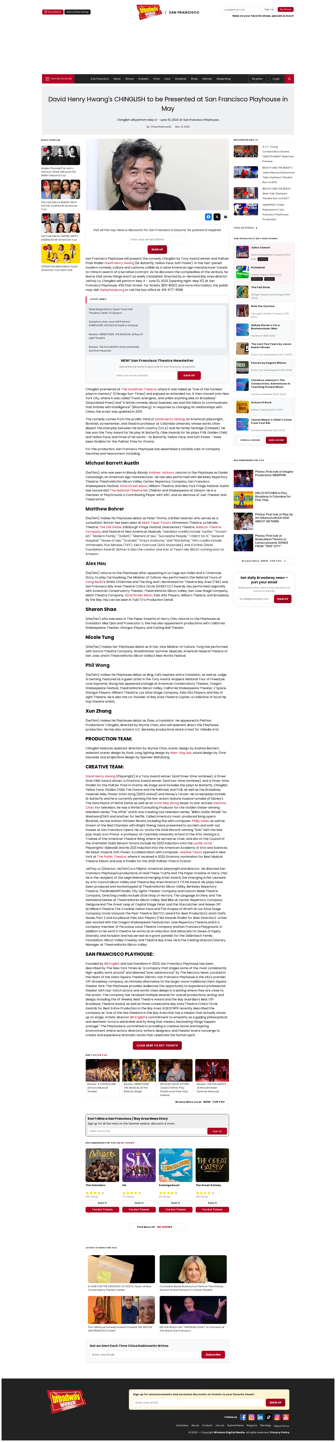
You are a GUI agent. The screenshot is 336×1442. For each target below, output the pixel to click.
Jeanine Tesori (190, 852)
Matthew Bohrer (105, 509)
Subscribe (213, 1355)
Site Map (265, 1425)
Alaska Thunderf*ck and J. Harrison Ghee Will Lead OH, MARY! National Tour (58, 162)
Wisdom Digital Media (229, 1432)
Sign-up (269, 9)
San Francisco (100, 79)
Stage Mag (224, 79)
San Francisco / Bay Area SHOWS (256, 238)
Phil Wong (98, 665)
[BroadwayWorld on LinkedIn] (260, 1417)
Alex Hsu (96, 563)
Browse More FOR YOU (262, 561)
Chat (156, 79)
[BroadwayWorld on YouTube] (285, 1417)
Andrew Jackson (161, 472)
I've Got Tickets (102, 1209)
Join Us (219, 1425)
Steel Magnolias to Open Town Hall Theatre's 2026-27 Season (111, 311)
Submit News (235, 1425)
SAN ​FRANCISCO (184, 12)
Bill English (112, 963)
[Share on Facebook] (208, 216)
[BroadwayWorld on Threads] (277, 1417)
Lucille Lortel (202, 843)
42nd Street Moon (133, 486)
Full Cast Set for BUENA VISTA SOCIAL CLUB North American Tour (59, 196)
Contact (207, 1425)
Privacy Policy (279, 1432)
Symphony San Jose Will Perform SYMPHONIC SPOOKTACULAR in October (113, 323)
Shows (129, 79)
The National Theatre (126, 490)
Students (180, 79)
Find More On (154, 1227)
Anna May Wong (166, 803)
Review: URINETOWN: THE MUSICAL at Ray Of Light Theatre (116, 336)
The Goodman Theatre (138, 389)
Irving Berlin (94, 582)
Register (257, 79)
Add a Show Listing (77, 11)
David (109, 263)
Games (207, 79)
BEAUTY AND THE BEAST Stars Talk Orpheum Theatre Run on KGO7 (276, 193)
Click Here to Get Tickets (157, 1045)
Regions (252, 1425)
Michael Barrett (104, 463)
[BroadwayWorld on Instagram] (251, 1417)
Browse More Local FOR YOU (200, 1102)
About (195, 1425)
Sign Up (157, 249)
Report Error (281, 1426)
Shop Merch (54, 11)
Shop (194, 79)
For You (101, 1055)
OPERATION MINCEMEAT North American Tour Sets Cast (59, 259)
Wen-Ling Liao (181, 753)
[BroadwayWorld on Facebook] (243, 1417)
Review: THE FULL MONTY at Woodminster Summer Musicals (114, 348)
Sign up (282, 599)
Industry (143, 79)
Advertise (182, 1425)
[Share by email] (225, 216)
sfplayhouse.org (112, 290)
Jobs (167, 79)
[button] (289, 78)
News (117, 79)
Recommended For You (249, 460)
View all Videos (244, 228)
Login (276, 79)
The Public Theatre (111, 856)
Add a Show (276, 440)
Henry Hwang (124, 263)
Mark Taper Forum (156, 522)
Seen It (102, 1203)
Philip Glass (200, 821)
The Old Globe (110, 527)
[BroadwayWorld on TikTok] (268, 1417)
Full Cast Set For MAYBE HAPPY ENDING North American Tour (59, 228)
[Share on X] (217, 216)
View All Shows (250, 440)
